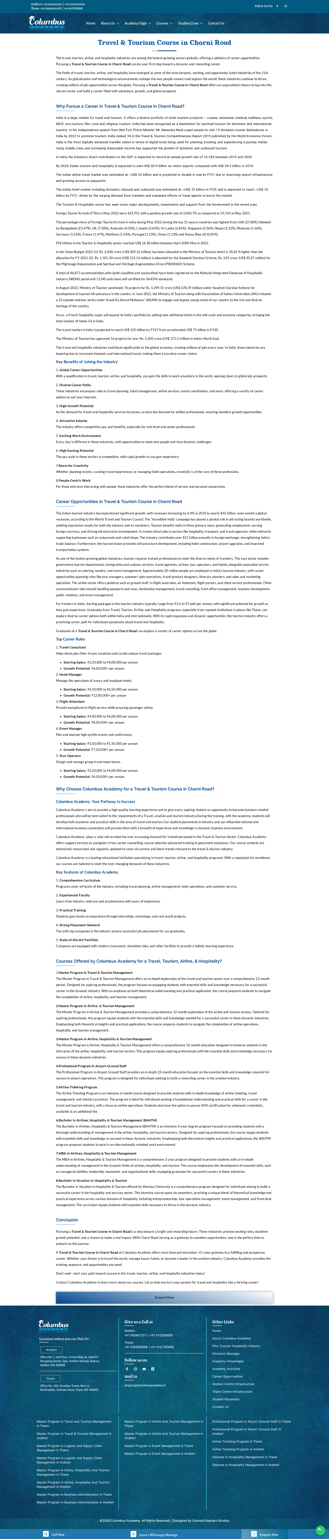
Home (90, 23)
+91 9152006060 (75, 4)
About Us (108, 23)
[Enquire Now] (254, 1534)
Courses (162, 23)
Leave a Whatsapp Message (158, 1535)
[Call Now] (46, 1534)
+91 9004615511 (53, 4)
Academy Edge (136, 23)
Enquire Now (164, 1297)
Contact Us (216, 23)
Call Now (58, 1534)
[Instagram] (286, 5)
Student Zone (188, 23)
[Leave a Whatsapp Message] (133, 1534)
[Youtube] (145, 1369)
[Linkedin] (154, 1369)
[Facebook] (277, 5)
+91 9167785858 (73, 8)
